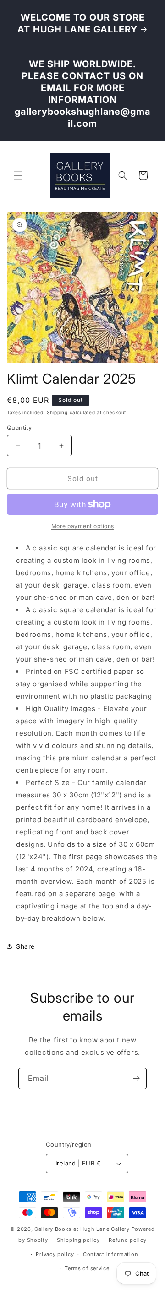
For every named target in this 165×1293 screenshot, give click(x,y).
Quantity (19, 427)
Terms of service (87, 1268)
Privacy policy (55, 1254)
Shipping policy (78, 1240)
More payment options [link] (82, 526)
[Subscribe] (136, 1078)
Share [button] (25, 946)
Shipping (57, 412)
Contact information (110, 1254)
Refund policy (127, 1240)
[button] (18, 176)
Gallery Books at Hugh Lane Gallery (82, 1229)
